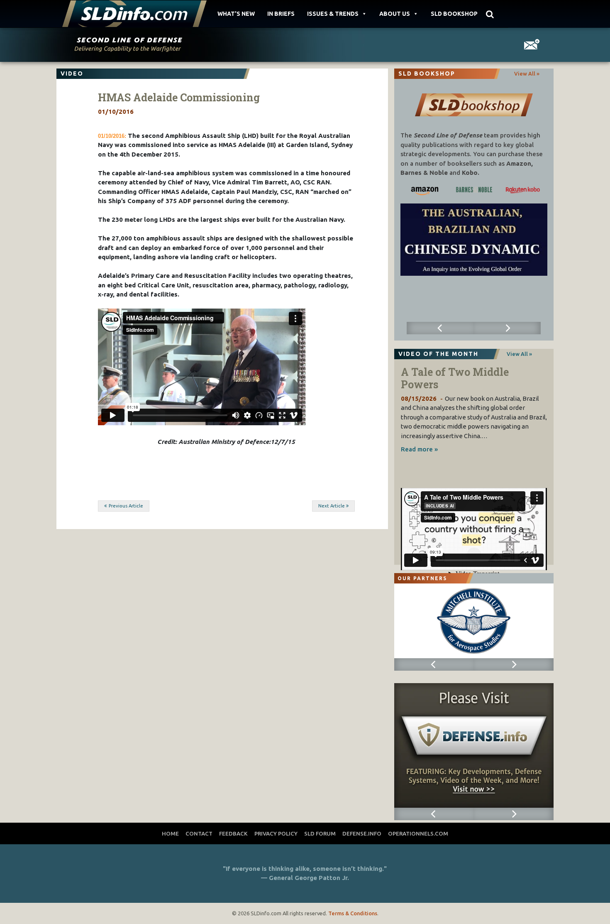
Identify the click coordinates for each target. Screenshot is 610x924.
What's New (236, 13)
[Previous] (440, 328)
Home (170, 833)
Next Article (331, 505)
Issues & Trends (333, 13)
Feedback (233, 833)
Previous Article (126, 505)
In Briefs (281, 13)
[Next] (507, 328)
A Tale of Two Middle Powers (455, 378)
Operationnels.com (418, 833)
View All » (526, 73)
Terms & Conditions (352, 913)
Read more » (419, 449)
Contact (198, 833)
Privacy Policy (276, 833)
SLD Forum (320, 833)
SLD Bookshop (454, 13)
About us (394, 13)
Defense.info (361, 833)
